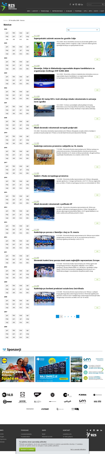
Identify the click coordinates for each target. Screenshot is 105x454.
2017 (5, 162)
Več (97, 59)
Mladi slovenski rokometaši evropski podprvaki (55, 127)
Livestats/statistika (26, 434)
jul (20, 36)
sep (7, 54)
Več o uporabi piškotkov (78, 449)
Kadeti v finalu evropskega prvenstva (51, 176)
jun (14, 36)
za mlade (69, 11)
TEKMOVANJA (45, 11)
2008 (5, 297)
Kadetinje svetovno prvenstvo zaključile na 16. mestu (58, 146)
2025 (5, 43)
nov (21, 54)
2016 (5, 177)
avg (27, 36)
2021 (5, 103)
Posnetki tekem (25, 437)
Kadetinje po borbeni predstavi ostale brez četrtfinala (59, 288)
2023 (5, 73)
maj (7, 36)
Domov (6, 20)
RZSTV (96, 11)
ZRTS (90, 11)
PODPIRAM (78, 11)
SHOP (102, 11)
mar (21, 33)
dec (27, 54)
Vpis (85, 11)
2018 (5, 147)
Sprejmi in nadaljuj (27, 449)
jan (7, 33)
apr (27, 33)
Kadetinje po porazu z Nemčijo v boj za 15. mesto (56, 232)
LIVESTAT (35, 11)
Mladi (43, 434)
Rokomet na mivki (47, 437)
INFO (28, 11)
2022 (5, 88)
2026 (5, 29)
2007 (5, 312)
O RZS (1, 434)
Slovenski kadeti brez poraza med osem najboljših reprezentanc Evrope (66, 260)
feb (14, 33)
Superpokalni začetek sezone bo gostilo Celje (55, 38)
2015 (5, 192)
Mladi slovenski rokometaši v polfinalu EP (53, 204)
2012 (5, 237)
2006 (5, 327)
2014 (5, 207)
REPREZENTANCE (57, 11)
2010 (5, 267)
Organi (2, 437)
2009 (5, 282)
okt (14, 54)
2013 (5, 222)
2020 (5, 118)
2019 (5, 132)
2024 (5, 58)
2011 (5, 252)
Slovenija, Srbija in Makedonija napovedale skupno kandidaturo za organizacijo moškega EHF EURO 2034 (64, 69)
